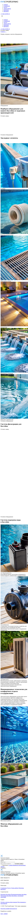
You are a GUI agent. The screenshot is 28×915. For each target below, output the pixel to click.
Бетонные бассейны (6, 894)
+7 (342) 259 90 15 (5, 13)
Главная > (3, 31)
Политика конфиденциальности (9, 908)
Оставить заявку (19, 863)
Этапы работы (7, 8)
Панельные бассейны (6, 895)
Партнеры (6, 10)
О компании (7, 6)
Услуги (5, 7)
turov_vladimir (4, 913)
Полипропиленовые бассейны (19, 894)
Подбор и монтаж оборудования (9, 902)
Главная (6, 4)
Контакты (6, 11)
